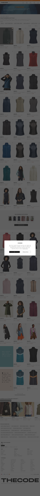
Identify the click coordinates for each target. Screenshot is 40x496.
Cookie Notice (25, 248)
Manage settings (25, 252)
